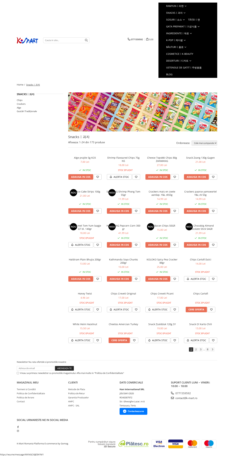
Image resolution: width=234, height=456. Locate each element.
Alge (19, 107)
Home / (21, 84)
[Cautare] (86, 40)
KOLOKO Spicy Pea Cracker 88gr (162, 261)
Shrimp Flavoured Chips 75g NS (123, 159)
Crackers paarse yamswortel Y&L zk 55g (200, 193)
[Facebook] (18, 426)
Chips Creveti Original (123, 293)
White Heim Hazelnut (85, 324)
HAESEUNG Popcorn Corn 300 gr (123, 227)
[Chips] (142, 111)
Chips (19, 100)
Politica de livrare (25, 397)
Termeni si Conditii (26, 389)
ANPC (71, 401)
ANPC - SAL (73, 405)
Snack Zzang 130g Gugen (200, 157)
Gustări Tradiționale (27, 111)
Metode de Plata (76, 389)
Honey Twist (85, 293)
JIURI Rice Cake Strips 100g (85, 191)
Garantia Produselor (78, 397)
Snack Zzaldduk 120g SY (162, 324)
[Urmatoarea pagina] (212, 349)
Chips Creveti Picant (162, 293)
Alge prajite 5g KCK (85, 157)
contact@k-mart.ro (186, 398)
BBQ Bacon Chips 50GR (162, 225)
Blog (169, 74)
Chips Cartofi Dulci (200, 259)
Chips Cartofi (200, 293)
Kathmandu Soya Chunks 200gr (123, 261)
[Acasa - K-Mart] (27, 40)
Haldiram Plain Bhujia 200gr (85, 259)
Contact (21, 401)
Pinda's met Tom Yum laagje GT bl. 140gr (85, 227)
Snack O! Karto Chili (200, 324)
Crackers (21, 103)
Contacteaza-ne (136, 411)
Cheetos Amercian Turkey (123, 324)
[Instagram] (18, 430)
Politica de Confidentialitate (31, 393)
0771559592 (183, 393)
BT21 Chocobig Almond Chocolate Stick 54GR (200, 227)
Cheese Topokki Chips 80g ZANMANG (162, 159)
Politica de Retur (76, 393)
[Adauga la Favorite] (98, 177)
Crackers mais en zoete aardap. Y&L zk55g (162, 193)
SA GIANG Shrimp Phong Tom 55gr (123, 193)
